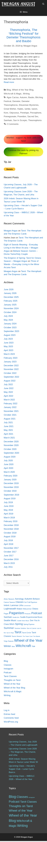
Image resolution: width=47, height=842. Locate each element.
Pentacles (28, 613)
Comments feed (11, 718)
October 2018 (10, 533)
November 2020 (11, 445)
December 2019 (11, 483)
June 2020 (8, 464)
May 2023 (8, 346)
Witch (13, 646)
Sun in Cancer (31, 628)
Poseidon (21, 116)
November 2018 (11, 529)
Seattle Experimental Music (31, 617)
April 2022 (8, 396)
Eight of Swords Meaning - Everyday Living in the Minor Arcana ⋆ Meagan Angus (21, 247)
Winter (7, 646)
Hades (20, 109)
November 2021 (11, 411)
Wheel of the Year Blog (22, 90)
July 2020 (8, 460)
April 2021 (8, 434)
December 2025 (11, 297)
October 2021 (10, 415)
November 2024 (11, 308)
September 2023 (11, 331)
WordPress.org (11, 722)
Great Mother (10, 109)
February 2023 (10, 358)
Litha (21, 605)
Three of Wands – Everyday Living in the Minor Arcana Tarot (21, 264)
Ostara (35, 609)
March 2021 (9, 438)
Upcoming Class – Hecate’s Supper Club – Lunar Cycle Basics (22, 769)
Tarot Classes (10, 676)
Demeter (16, 101)
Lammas (14, 605)
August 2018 (9, 536)
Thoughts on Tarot (12, 680)
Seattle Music (10, 620)
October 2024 (10, 312)
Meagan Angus (11, 230)
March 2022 (9, 400)
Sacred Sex (32, 116)
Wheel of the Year (28, 640)
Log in (6, 710)
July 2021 (8, 422)
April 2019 (8, 514)
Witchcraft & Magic (13, 93)
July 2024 (8, 316)
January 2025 (10, 305)
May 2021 (8, 430)
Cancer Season (9, 602)
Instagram (8, 668)
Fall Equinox (32, 602)
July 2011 (8, 567)
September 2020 (11, 453)
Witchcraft (23, 646)
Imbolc (7, 605)
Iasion (34, 109)
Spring (19, 623)
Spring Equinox (28, 624)
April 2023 (8, 350)
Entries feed (9, 714)
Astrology (19, 599)
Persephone (35, 113)
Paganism (16, 613)
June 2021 (8, 426)
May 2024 (8, 320)
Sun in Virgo (10, 632)
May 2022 (8, 392)
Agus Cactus (13, 97)
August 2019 (9, 498)
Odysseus (14, 113)
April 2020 (8, 468)
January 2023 (10, 361)
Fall (25, 602)
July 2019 (8, 502)
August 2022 (9, 381)
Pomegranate (10, 116)
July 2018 (8, 540)
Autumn (23, 97)
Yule (33, 646)
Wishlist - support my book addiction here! (23, 139)
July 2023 (8, 339)
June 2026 (8, 289)
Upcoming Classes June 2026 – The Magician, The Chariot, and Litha (23, 752)
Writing (26, 93)
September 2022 (11, 377)
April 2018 (8, 544)
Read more (9, 82)
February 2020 (10, 476)
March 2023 (9, 354)
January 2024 (10, 323)
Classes (20, 602)
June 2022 (8, 388)
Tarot (17, 632)
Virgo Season (9, 641)
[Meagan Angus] (18, 4)
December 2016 (11, 559)
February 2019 (10, 521)
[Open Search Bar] (43, 4)
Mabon (19, 609)
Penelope (24, 113)
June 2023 (8, 343)
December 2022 (11, 365)
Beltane (36, 599)
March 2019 (9, 517)
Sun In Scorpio (20, 120)
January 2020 (10, 479)
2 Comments (13, 124)
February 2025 (10, 301)
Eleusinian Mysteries (28, 105)
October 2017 (10, 552)
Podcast (36, 613)
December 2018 (11, 525)
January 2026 (10, 293)
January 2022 (10, 407)
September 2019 (11, 495)
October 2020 (10, 449)
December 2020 (11, 441)
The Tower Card (27, 636)
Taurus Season (17, 636)
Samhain (8, 120)
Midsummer (27, 609)
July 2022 (8, 384)
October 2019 (10, 491)
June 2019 (8, 506)
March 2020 (9, 472)
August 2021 (9, 419)
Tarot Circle (26, 633)
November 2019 (11, 487)
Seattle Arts (16, 617)
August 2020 (9, 457)
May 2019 (8, 510)
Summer (9, 627)
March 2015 (9, 563)
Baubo (31, 97)
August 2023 (9, 335)
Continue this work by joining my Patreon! (23, 152)
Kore (6, 113)
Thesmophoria (34, 120)
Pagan (6, 614)
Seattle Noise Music (23, 620)
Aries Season (9, 599)
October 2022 (10, 373)
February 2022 (10, 403)
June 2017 (8, 555)
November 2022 (11, 369)
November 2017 (11, 548)
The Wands (36, 636)
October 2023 (10, 327)
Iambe (27, 109)
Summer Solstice (20, 628)
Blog (9, 90)
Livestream (27, 605)
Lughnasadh (10, 608)
